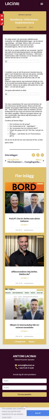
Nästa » (32, 342)
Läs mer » (24, 225)
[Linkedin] (2, 16)
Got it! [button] (37, 413)
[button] (42, 4)
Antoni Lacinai (24, 356)
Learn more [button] (6, 417)
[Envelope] (2, 20)
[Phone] (2, 23)
